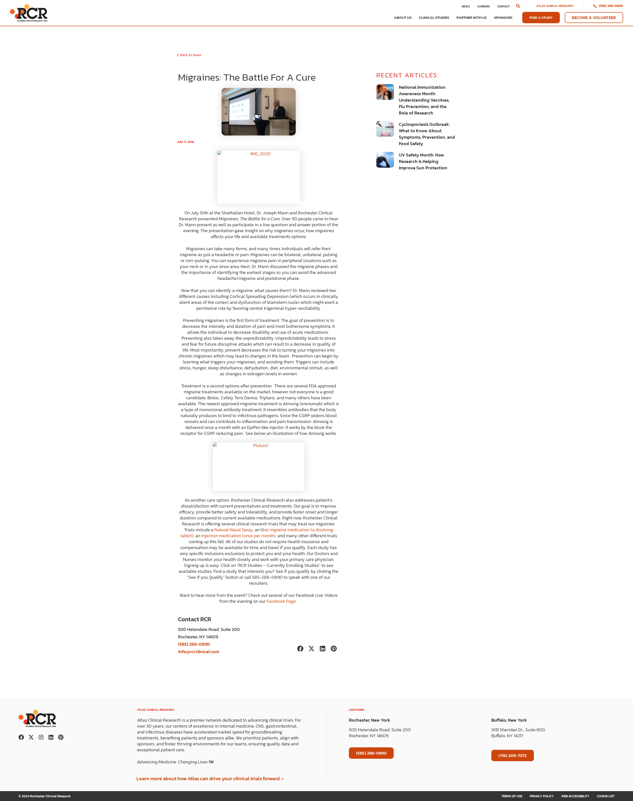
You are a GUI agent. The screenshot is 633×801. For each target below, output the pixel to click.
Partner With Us (471, 18)
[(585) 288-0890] (595, 6)
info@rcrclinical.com (198, 651)
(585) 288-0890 (611, 5)
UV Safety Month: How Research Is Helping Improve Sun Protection (423, 161)
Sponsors (503, 18)
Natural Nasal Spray (233, 529)
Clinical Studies (434, 18)
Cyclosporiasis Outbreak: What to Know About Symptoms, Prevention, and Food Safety (427, 134)
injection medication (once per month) (238, 535)
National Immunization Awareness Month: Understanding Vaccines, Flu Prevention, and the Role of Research (424, 100)
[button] (518, 6)
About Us (402, 18)
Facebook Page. (282, 601)
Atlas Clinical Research (554, 6)
